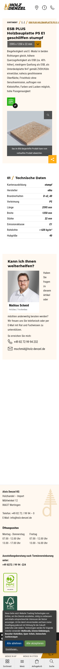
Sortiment (7, 663)
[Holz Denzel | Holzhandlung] (14, 6)
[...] (23, 22)
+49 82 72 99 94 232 (26, 342)
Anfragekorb (37, 663)
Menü (22, 663)
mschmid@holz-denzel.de (29, 349)
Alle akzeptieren (35, 643)
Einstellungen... (12, 649)
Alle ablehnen (14, 643)
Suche (51, 663)
